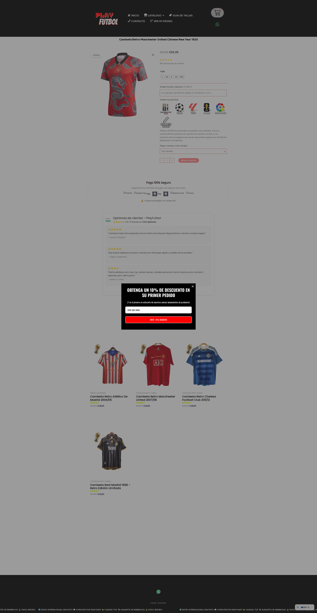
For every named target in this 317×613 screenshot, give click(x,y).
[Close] (193, 286)
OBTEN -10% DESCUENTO (158, 319)
